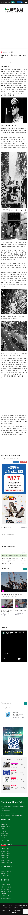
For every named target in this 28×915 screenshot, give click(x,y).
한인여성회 (5, 857)
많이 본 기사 (19, 759)
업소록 (3, 837)
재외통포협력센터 (6, 898)
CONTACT (7, 2)
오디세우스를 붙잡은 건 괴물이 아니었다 (12, 594)
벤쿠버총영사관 (6, 889)
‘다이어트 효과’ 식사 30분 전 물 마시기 (6, 611)
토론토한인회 (5, 855)
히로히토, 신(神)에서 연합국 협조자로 (10, 555)
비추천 (24, 461)
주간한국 (10, 52)
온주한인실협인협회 (7, 862)
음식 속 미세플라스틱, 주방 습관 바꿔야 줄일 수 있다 (17, 765)
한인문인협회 (5, 849)
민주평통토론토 (6, 896)
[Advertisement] (14, 31)
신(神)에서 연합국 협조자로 (8, 563)
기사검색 (19, 2)
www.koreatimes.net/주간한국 (10, 455)
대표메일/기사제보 (5, 810)
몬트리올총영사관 (6, 887)
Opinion (15, 712)
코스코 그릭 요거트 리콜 (16, 779)
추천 (16, 461)
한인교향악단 (5, 851)
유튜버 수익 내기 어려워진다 (17, 787)
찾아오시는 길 (5, 840)
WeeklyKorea (14, 763)
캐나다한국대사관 (6, 891)
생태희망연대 (5, 875)
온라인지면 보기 (6, 826)
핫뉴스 (3, 828)
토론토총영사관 (6, 884)
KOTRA (4, 893)
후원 (13, 2)
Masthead (4, 824)
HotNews (13, 770)
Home (5, 52)
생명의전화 (5, 873)
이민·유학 (4, 831)
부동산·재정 (5, 833)
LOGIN (2, 2)
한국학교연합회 (6, 853)
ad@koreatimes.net (17, 815)
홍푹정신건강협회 (6, 871)
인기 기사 (9, 759)
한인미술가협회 (6, 860)
